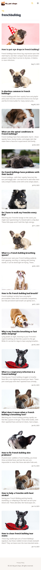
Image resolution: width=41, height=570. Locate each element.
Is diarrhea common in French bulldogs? (16, 92)
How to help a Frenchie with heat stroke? (18, 494)
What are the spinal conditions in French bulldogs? (17, 132)
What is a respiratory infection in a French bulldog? (18, 373)
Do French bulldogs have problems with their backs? (20, 173)
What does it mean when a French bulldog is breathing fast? (18, 413)
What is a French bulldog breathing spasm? (18, 254)
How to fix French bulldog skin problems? (16, 453)
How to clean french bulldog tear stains (17, 534)
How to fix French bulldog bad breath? (20, 293)
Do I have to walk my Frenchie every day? (19, 213)
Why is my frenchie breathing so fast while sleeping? (19, 332)
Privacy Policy (20, 563)
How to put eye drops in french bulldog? (20, 49)
